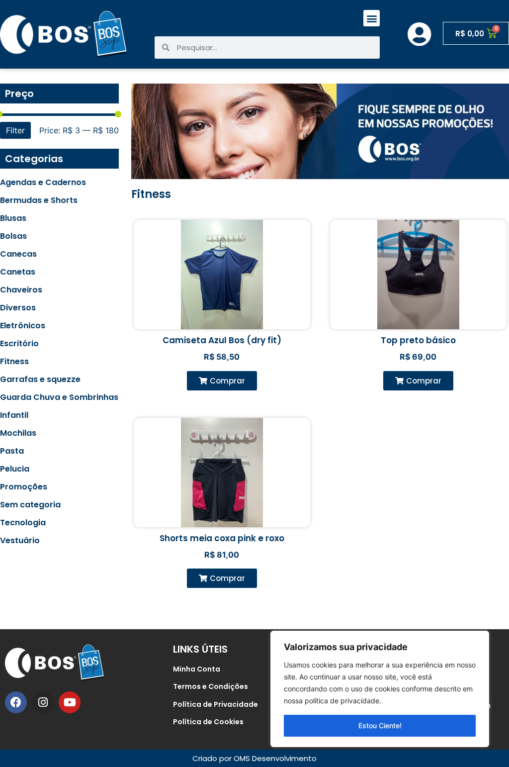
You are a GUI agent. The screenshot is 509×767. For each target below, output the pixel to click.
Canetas (17, 272)
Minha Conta (196, 669)
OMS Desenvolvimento (275, 758)
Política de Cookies (208, 722)
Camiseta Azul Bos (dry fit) (222, 340)
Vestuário (20, 541)
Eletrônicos (22, 326)
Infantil (14, 415)
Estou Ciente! (380, 725)
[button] (371, 18)
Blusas (13, 218)
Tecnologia (23, 523)
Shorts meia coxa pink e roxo (222, 538)
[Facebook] (16, 702)
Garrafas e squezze (40, 380)
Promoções (23, 487)
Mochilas (18, 433)
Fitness (14, 362)
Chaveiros (21, 290)
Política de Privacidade (215, 704)
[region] (379, 689)
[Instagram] (43, 702)
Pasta (12, 451)
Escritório (19, 344)
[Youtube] (70, 702)
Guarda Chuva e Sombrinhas (59, 397)
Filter (15, 130)
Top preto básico (418, 340)
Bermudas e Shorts (39, 200)
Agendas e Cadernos (43, 183)
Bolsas (13, 236)
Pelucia (14, 469)
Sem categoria (30, 505)
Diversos (18, 308)
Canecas (18, 254)
